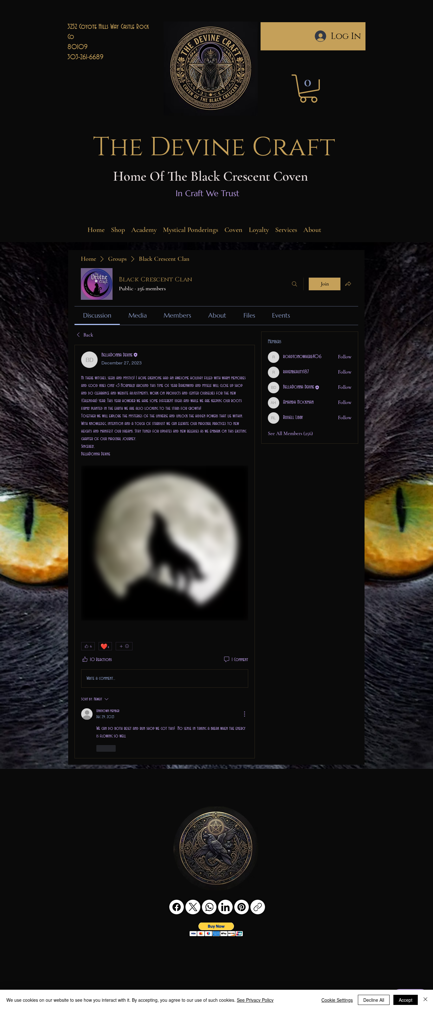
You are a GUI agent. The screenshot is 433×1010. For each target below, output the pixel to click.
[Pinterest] (241, 907)
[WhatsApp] (209, 907)
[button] (308, 88)
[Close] (425, 1000)
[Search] (294, 284)
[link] (97, 315)
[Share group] (348, 283)
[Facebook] (176, 907)
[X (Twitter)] (193, 907)
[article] (164, 551)
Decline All (373, 1000)
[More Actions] (244, 714)
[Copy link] (257, 907)
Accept (405, 1000)
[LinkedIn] (225, 907)
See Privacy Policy (255, 1000)
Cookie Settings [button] (337, 1000)
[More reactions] (124, 646)
